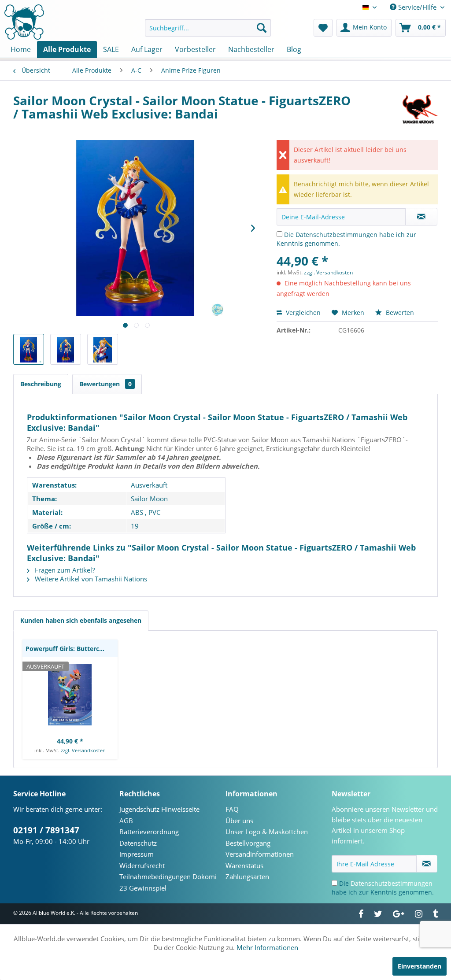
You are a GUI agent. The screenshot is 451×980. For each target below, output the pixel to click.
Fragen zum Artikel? (64, 570)
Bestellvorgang (248, 843)
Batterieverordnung (149, 831)
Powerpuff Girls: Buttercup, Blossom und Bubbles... (72, 648)
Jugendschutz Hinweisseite (159, 809)
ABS (137, 512)
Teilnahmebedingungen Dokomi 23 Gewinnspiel (168, 882)
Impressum (136, 854)
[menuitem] (208, 28)
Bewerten (399, 312)
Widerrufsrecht (142, 865)
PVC (154, 512)
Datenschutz (138, 843)
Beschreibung (40, 384)
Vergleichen (302, 312)
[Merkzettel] (323, 28)
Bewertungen (105, 384)
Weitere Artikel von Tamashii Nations (90, 578)
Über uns (239, 820)
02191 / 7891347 (46, 830)
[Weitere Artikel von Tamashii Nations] (420, 109)
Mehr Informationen (267, 947)
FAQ (232, 809)
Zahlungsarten (247, 876)
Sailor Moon (149, 498)
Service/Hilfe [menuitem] (417, 7)
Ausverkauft (149, 485)
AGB (126, 820)
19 (135, 525)
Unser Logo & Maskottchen (267, 831)
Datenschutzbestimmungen (336, 234)
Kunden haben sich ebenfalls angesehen (80, 620)
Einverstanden (419, 966)
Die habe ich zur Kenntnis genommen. (383, 887)
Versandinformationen (260, 854)
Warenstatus (244, 865)
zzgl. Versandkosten (328, 272)
